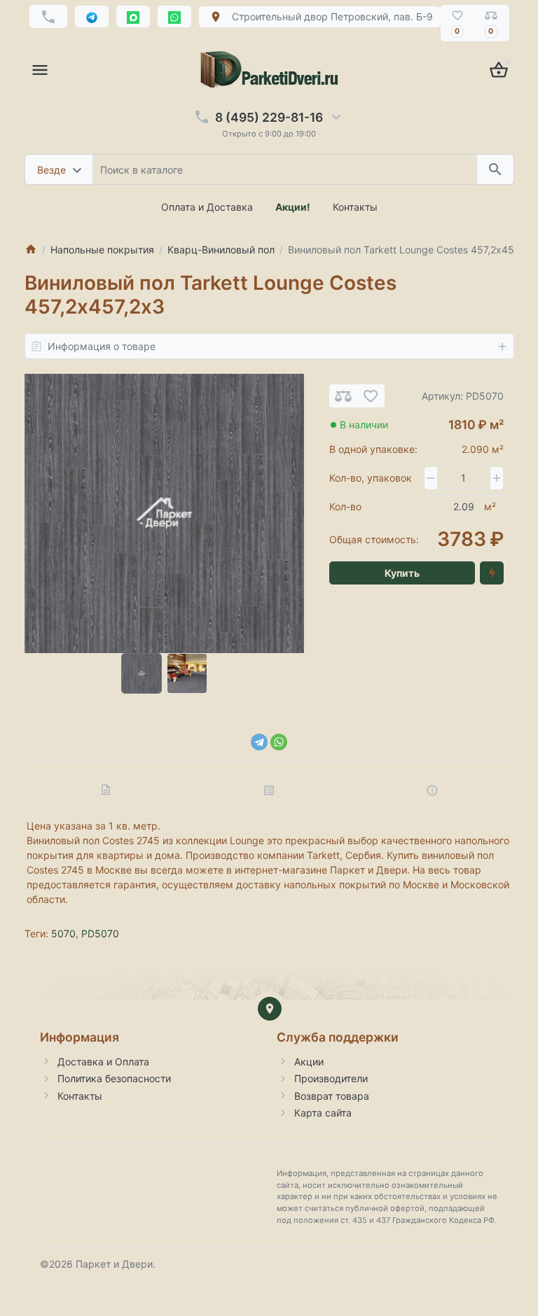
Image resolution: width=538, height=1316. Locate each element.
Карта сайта (323, 1113)
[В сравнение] (343, 395)
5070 (63, 933)
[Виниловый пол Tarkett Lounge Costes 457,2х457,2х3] (164, 513)
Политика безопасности (114, 1078)
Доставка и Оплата (103, 1062)
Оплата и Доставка (207, 207)
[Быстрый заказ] (492, 573)
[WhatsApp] (278, 742)
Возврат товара (331, 1096)
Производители (331, 1078)
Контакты (355, 207)
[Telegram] (259, 742)
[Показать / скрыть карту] (270, 1009)
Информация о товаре (102, 346)
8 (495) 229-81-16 (269, 117)
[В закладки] (371, 395)
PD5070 (100, 933)
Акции (309, 1062)
